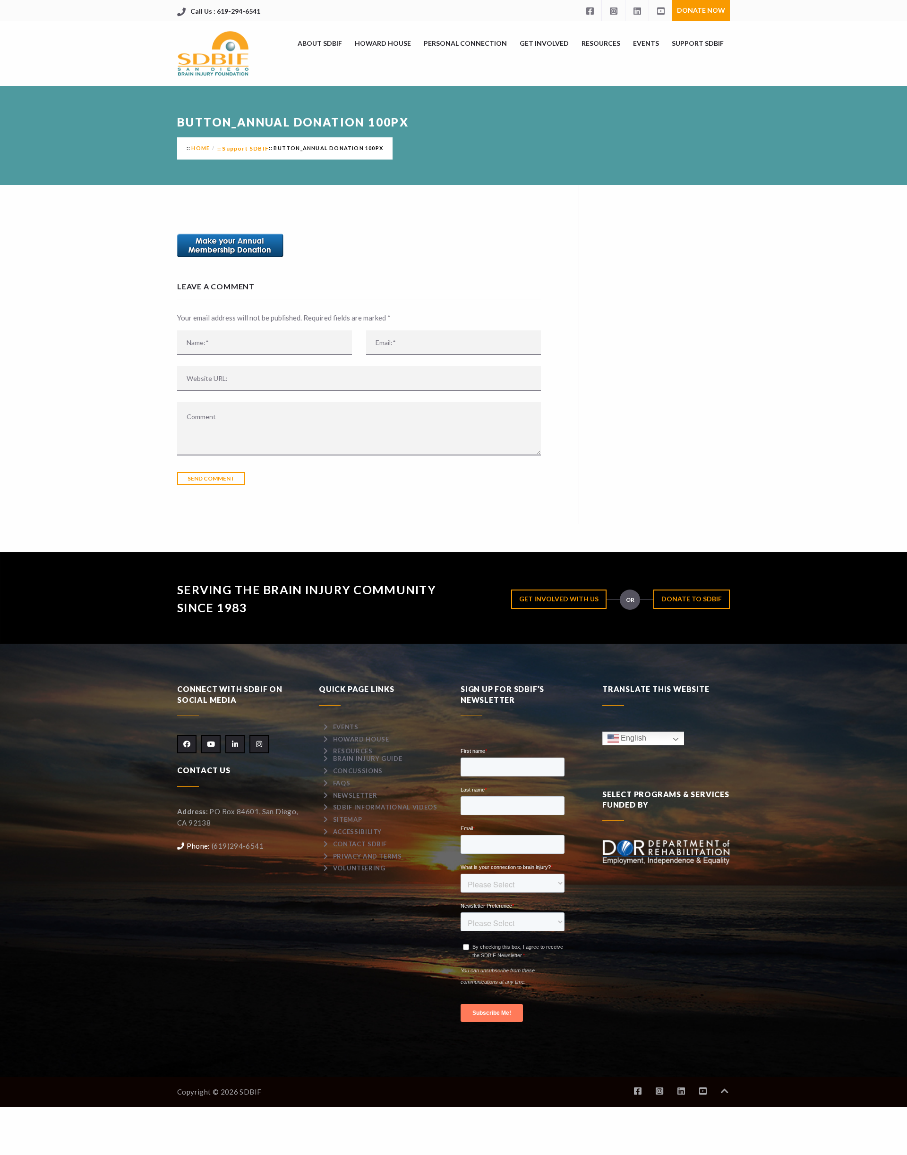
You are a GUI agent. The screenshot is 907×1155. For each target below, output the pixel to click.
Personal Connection (465, 43)
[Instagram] (613, 10)
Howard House (383, 43)
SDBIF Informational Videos (385, 807)
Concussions (358, 771)
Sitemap (347, 819)
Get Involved (544, 43)
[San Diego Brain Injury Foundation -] (213, 53)
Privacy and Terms (367, 856)
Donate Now (701, 10)
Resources (601, 43)
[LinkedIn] (637, 10)
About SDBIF (320, 43)
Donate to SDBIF (691, 599)
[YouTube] (660, 10)
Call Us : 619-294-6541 (225, 11)
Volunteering (359, 868)
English (632, 738)
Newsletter (355, 795)
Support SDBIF (698, 43)
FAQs (342, 783)
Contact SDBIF (360, 844)
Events (646, 43)
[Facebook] (589, 10)
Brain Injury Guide (367, 758)
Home (200, 148)
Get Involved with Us (559, 599)
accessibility (357, 831)
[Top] (724, 1091)
